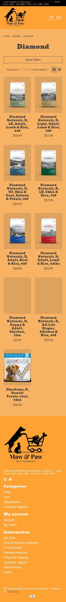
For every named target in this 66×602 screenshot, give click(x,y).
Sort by (27, 69)
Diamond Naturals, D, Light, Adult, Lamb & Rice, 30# (48, 123)
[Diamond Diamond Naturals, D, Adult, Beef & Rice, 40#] (17, 231)
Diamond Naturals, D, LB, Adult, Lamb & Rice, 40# (17, 123)
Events (8, 572)
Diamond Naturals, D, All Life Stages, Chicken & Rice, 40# (48, 326)
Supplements (12, 502)
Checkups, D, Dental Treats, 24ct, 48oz (17, 395)
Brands (17, 36)
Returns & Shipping (16, 557)
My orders (10, 525)
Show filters (33, 60)
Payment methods (15, 552)
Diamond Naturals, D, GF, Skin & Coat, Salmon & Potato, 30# (17, 192)
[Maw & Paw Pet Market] (15, 17)
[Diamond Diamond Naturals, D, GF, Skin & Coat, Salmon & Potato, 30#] (17, 163)
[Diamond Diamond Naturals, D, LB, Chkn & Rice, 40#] (48, 163)
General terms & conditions (21, 542)
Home (7, 36)
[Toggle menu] (58, 17)
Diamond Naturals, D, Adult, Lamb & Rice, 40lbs (48, 258)
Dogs (7, 492)
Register (9, 520)
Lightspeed (13, 591)
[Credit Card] (32, 596)
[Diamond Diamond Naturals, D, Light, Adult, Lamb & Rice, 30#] (48, 95)
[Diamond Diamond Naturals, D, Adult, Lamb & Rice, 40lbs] (48, 231)
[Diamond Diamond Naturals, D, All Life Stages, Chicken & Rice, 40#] (48, 296)
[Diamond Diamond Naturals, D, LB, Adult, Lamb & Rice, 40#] (17, 95)
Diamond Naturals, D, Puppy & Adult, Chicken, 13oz (17, 326)
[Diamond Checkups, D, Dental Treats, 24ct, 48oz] (17, 367)
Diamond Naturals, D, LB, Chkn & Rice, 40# (48, 190)
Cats (7, 497)
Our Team (10, 538)
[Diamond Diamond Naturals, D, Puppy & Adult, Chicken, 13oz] (17, 296)
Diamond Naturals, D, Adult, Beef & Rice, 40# (17, 258)
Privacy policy (13, 547)
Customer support (15, 562)
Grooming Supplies (16, 507)
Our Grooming (12, 567)
